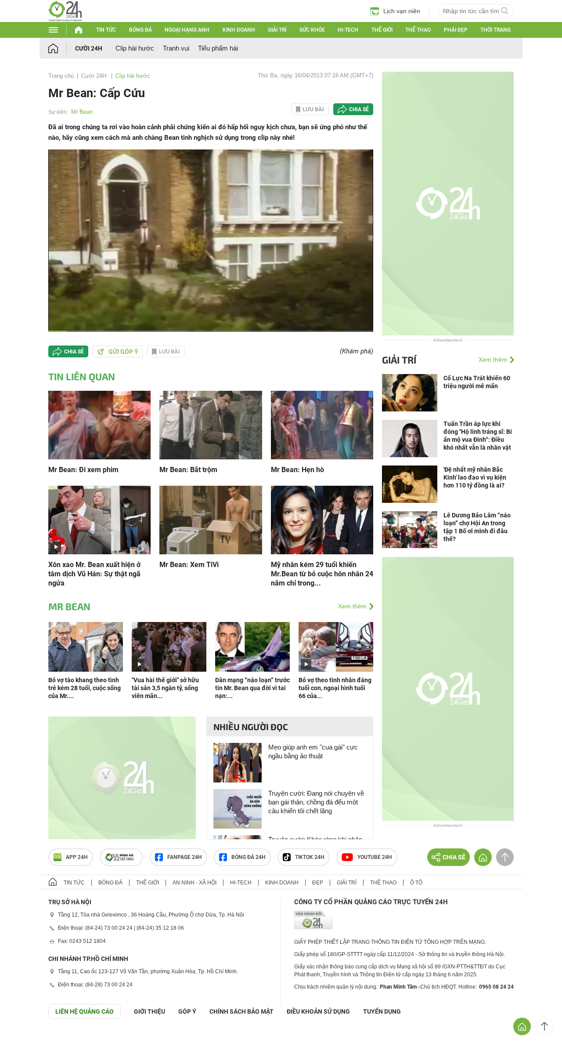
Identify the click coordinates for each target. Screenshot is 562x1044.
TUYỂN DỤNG (382, 1011)
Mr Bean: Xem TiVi (189, 564)
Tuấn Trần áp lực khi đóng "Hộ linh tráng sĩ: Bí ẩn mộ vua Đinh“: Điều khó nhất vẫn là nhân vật (477, 435)
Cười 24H (88, 48)
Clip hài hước (134, 48)
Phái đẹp (456, 30)
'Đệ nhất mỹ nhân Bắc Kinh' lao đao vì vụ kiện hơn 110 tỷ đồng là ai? (474, 477)
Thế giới (382, 30)
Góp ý (187, 1011)
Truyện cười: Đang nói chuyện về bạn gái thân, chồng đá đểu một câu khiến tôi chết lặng (316, 802)
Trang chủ (61, 76)
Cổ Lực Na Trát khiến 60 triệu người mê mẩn (476, 382)
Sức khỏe (312, 30)
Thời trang (495, 30)
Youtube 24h (374, 857)
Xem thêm (352, 606)
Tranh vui (176, 48)
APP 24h (77, 857)
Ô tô (416, 883)
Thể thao (418, 30)
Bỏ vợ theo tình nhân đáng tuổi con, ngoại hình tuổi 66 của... (335, 688)
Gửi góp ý (123, 351)
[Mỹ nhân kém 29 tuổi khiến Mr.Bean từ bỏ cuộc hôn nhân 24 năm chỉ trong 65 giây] (322, 519)
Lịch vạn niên (401, 11)
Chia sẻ (359, 109)
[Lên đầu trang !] (544, 1026)
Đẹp (317, 883)
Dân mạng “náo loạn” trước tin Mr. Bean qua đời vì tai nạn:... (252, 688)
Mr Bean (82, 112)
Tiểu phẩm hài (218, 48)
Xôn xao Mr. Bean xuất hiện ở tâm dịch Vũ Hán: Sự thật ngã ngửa (94, 573)
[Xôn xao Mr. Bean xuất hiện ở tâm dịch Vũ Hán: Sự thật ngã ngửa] (99, 519)
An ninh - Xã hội (194, 883)
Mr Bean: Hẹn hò (297, 470)
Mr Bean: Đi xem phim (83, 470)
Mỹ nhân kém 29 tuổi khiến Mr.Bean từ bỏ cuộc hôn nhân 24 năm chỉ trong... (322, 573)
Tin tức (106, 30)
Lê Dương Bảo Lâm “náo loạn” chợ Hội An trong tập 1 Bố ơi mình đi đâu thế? (477, 527)
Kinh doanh (239, 30)
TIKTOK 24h (309, 857)
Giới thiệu (149, 1011)
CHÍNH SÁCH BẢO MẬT (241, 1011)
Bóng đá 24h (248, 857)
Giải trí (277, 30)
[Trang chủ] (61, 48)
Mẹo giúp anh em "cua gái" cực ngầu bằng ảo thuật (313, 751)
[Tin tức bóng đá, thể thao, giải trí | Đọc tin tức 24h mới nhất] (65, 19)
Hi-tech (348, 30)
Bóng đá (140, 30)
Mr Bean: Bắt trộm (188, 470)
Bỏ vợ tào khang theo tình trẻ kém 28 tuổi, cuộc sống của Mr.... (84, 688)
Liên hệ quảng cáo (84, 1011)
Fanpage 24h (184, 857)
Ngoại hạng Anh (187, 30)
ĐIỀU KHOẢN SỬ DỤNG (318, 1011)
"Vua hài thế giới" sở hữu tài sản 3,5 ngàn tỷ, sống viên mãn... (165, 688)
